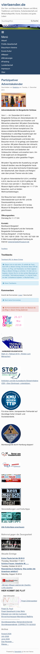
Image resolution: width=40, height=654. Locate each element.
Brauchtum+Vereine (9, 47)
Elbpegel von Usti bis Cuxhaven (14, 614)
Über (3, 72)
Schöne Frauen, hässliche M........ (15, 563)
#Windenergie (6, 58)
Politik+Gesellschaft (9, 44)
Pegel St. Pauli (7, 608)
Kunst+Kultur (6, 51)
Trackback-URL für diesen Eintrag (12, 259)
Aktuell (4, 40)
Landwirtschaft (7, 65)
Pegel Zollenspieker (29, 601)
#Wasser (4, 54)
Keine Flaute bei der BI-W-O (12, 558)
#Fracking (5, 61)
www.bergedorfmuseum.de (18, 241)
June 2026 (5, 639)
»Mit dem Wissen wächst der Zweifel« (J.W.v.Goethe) (16, 586)
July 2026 (5, 636)
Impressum (5, 68)
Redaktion (16, 87)
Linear (20, 295)
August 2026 (6, 633)
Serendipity (18, 651)
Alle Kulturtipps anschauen (12, 527)
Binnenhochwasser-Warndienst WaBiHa (17, 616)
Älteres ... (5, 644)
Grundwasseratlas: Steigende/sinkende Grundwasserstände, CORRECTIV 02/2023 (18, 623)
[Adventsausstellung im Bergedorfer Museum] (20, 100)
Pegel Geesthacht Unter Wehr (13, 611)
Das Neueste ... (7, 641)
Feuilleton (4, 249)
